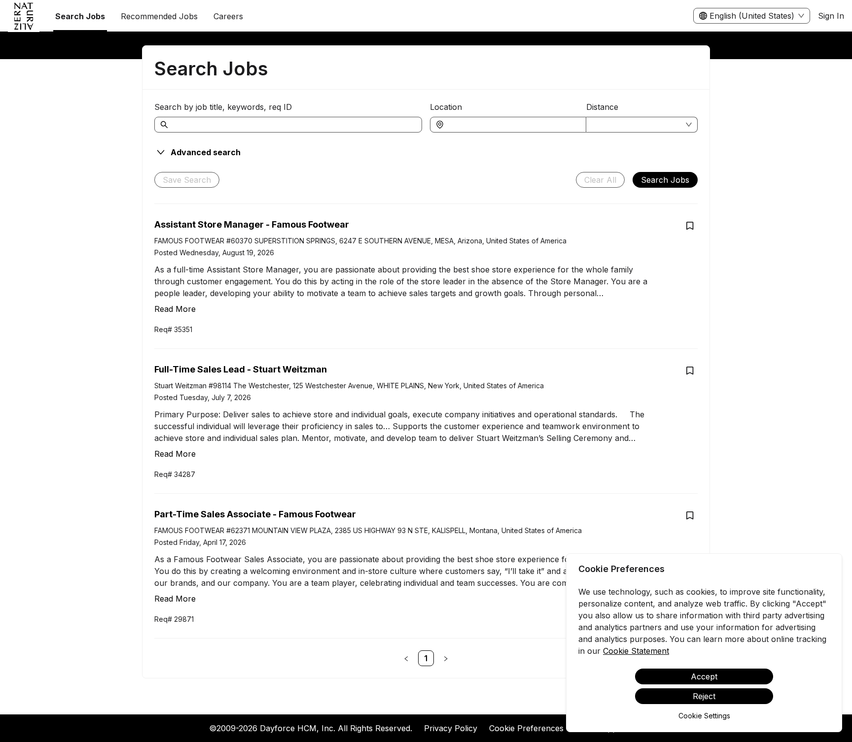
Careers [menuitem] (228, 16)
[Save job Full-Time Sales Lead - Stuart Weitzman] (690, 370)
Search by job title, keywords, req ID (223, 107)
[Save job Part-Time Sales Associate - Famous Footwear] (690, 515)
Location (446, 107)
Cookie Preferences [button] (526, 728)
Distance (602, 107)
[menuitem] (23, 16)
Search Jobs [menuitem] (80, 16)
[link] (426, 658)
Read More (175, 309)
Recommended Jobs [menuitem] (159, 16)
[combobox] (513, 125)
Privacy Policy (450, 728)
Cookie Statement (636, 651)
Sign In (831, 16)
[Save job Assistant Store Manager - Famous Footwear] (690, 226)
